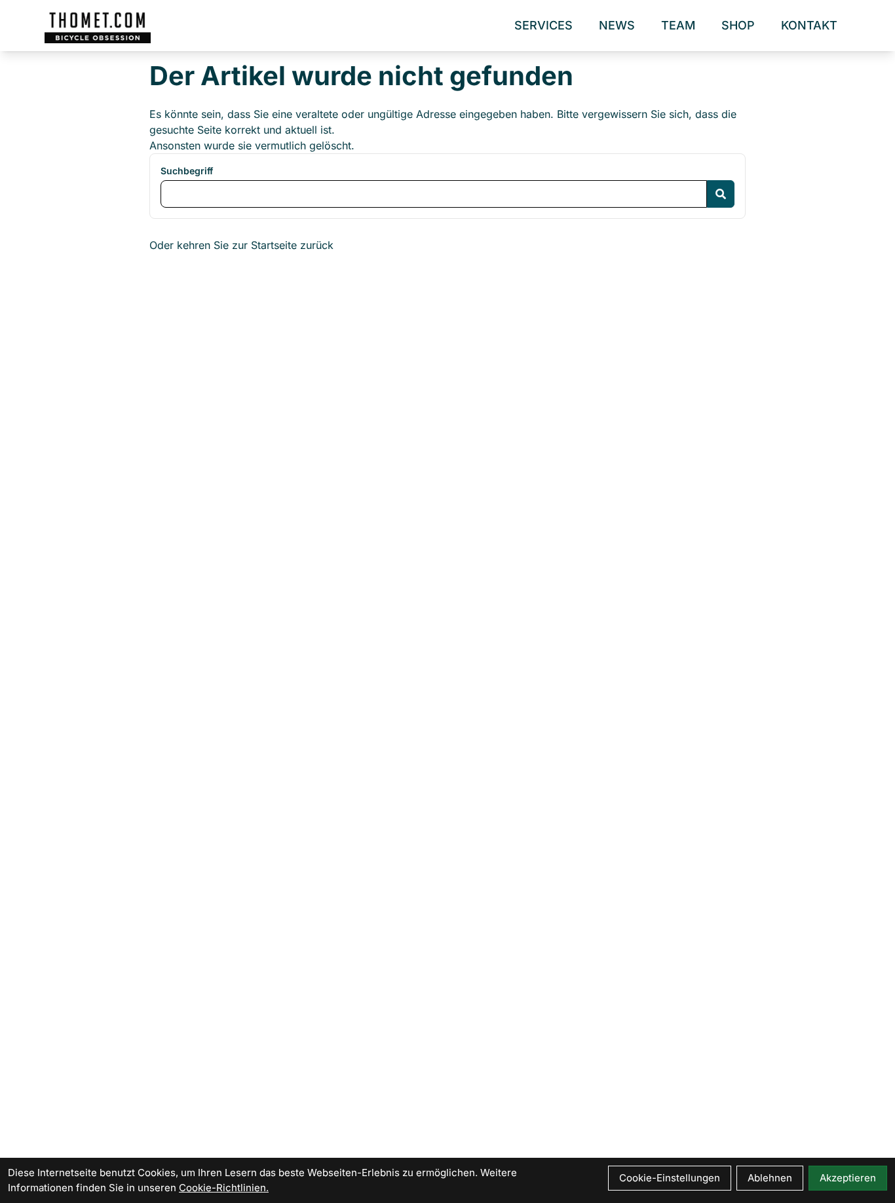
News (617, 25)
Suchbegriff (187, 170)
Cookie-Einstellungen (669, 1178)
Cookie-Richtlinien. (224, 1187)
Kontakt (809, 25)
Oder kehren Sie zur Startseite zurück (241, 245)
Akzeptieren (848, 1178)
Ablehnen (770, 1178)
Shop (738, 25)
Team (678, 25)
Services (543, 25)
